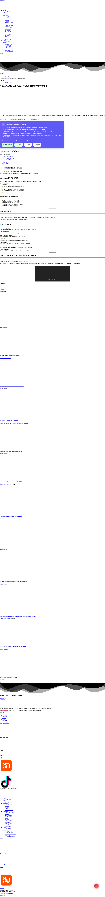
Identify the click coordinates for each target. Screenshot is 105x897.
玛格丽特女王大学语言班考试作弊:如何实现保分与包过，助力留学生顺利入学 (13, 581)
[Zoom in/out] (4, 895)
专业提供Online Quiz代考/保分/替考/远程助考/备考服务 (9, 420)
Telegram (38, 144)
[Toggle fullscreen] (2, 895)
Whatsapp (19, 144)
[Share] (1, 895)
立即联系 (2, 699)
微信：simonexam (8, 144)
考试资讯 (11, 82)
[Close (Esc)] (0, 895)
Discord (28, 144)
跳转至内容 (2, 0)
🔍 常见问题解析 (5, 163)
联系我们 (2, 53)
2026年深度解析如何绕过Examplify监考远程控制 (8, 677)
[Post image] (22, 322)
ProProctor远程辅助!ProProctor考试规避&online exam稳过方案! (11, 516)
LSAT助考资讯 (3, 618)
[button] (1, 8)
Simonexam (2, 773)
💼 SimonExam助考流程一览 (8, 160)
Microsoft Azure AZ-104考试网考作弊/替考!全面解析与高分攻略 (11, 451)
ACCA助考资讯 (5, 82)
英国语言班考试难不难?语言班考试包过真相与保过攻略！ (10, 325)
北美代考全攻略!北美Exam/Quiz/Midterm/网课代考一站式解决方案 (12, 386)
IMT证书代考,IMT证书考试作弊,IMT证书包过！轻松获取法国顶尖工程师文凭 (13, 646)
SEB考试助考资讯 (20, 423)
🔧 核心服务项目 (9, 159)
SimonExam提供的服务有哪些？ (8, 158)
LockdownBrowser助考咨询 (10, 423)
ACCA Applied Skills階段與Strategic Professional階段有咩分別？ (11, 481)
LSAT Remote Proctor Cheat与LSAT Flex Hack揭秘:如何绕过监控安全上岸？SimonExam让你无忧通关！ (18, 616)
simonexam (2, 755)
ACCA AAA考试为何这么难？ (8, 156)
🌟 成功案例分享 (5, 162)
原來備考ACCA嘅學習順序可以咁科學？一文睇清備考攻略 (10, 355)
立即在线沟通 (3, 698)
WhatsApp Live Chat (4, 734)
